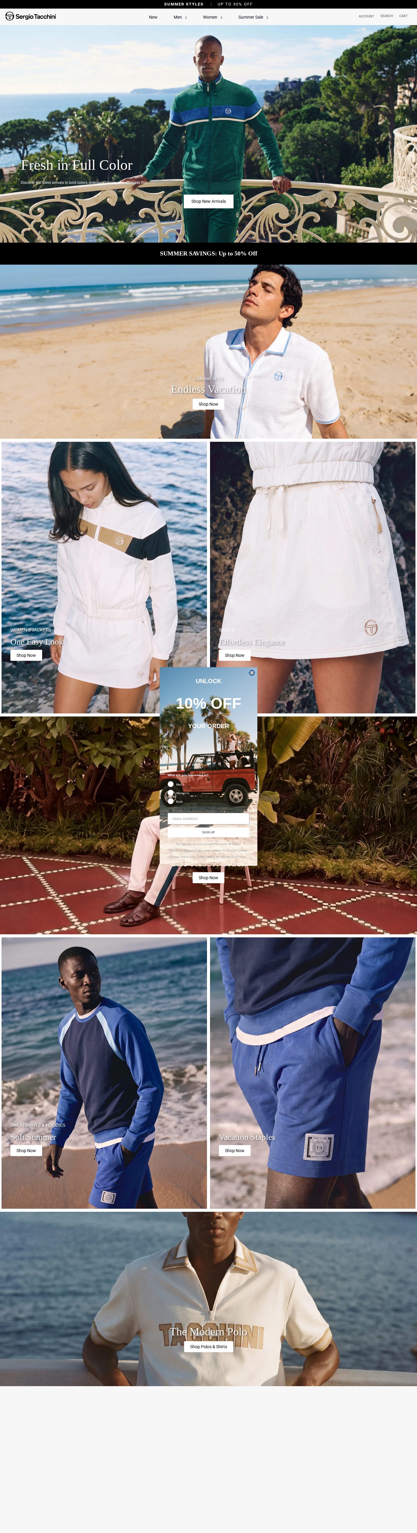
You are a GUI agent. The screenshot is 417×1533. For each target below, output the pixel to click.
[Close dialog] (252, 673)
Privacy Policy (193, 850)
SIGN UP (208, 832)
